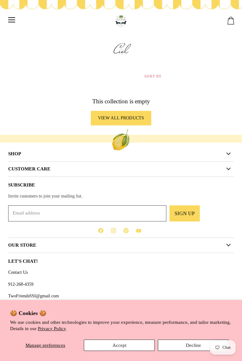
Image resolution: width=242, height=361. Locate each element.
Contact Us (18, 272)
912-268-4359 (20, 284)
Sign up (185, 213)
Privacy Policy (52, 328)
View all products (121, 118)
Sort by (153, 76)
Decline (193, 345)
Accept (119, 345)
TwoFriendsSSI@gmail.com (33, 295)
